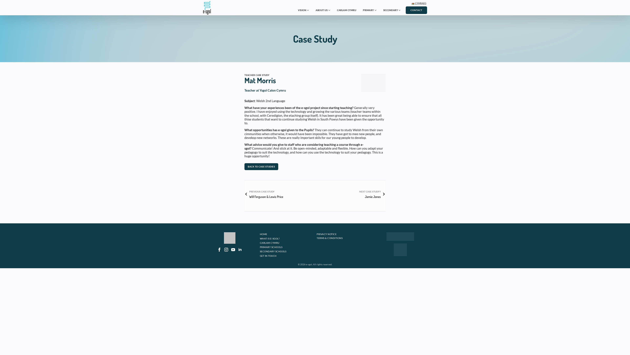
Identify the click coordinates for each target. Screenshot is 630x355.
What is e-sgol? (270, 238)
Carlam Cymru (346, 10)
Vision (302, 10)
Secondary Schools (273, 251)
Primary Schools (271, 247)
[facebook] (219, 258)
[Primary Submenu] (376, 10)
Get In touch (268, 255)
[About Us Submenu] (330, 10)
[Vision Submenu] (309, 10)
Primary (368, 10)
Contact (416, 10)
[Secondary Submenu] (400, 10)
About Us (322, 10)
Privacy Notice (326, 234)
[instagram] (226, 258)
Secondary (390, 10)
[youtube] (233, 258)
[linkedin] (240, 258)
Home (263, 234)
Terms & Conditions (330, 238)
